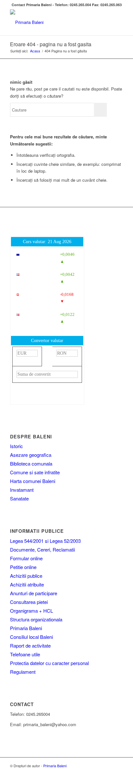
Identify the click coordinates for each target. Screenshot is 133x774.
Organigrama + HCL (31, 610)
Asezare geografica (30, 454)
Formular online (26, 558)
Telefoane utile (25, 654)
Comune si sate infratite (35, 472)
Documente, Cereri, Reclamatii (42, 549)
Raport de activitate (30, 645)
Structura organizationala (36, 619)
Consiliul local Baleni (31, 636)
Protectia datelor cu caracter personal (49, 663)
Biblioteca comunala (31, 463)
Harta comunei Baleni (32, 481)
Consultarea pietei (29, 601)
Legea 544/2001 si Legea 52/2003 (45, 540)
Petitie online (23, 567)
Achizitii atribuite (27, 584)
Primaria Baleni (26, 628)
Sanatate (19, 498)
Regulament (23, 671)
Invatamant (22, 489)
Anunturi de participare (33, 593)
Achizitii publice (26, 575)
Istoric (16, 446)
